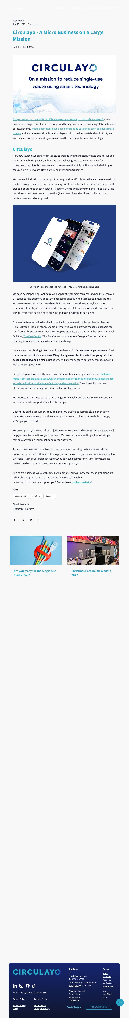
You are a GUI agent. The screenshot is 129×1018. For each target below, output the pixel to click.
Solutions (107, 976)
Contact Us (107, 982)
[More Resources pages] (94, 8)
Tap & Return (74, 997)
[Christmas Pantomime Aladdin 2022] (93, 550)
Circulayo (50, 496)
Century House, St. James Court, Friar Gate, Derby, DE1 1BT (82, 984)
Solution (36, 496)
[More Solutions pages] (68, 8)
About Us (107, 979)
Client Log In (74, 1000)
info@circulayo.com (78, 976)
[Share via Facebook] (14, 519)
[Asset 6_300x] (34, 986)
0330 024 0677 (78, 979)
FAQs (104, 997)
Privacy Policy (19, 999)
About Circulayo (21, 504)
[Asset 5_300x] (21, 986)
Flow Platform (75, 994)
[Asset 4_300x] (28, 986)
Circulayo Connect (77, 991)
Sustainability (21, 496)
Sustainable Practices (23, 509)
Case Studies (107, 994)
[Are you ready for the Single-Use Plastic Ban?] (36, 550)
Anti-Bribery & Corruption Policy (41, 1007)
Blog (104, 991)
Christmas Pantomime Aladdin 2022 (91, 573)
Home (105, 973)
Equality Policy (40, 999)
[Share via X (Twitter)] (22, 519)
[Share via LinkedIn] (30, 519)
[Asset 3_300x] (15, 986)
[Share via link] (39, 519)
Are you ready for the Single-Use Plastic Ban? (35, 573)
